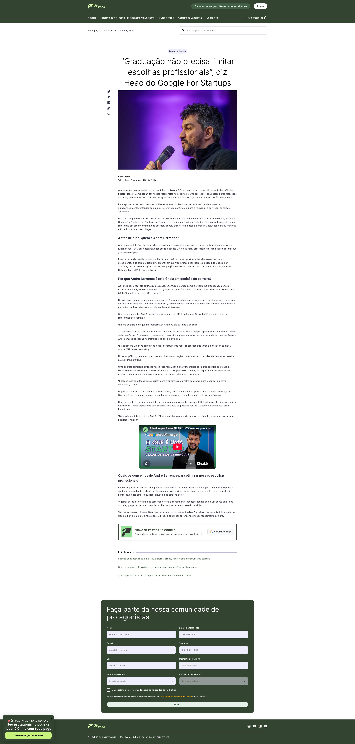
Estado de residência (117, 674)
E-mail (110, 643)
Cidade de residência (189, 674)
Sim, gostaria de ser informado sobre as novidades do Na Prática (144, 690)
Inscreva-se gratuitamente (28, 735)
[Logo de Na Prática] (96, 6)
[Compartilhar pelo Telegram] (109, 113)
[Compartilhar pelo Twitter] (109, 91)
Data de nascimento (189, 628)
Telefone (183, 643)
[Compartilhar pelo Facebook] (109, 102)
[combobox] (109, 681)
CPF (109, 659)
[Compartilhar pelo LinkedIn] (109, 97)
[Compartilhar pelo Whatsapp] (109, 108)
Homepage (93, 30)
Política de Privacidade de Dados (176, 696)
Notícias (108, 30)
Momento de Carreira (189, 659)
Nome (109, 628)
